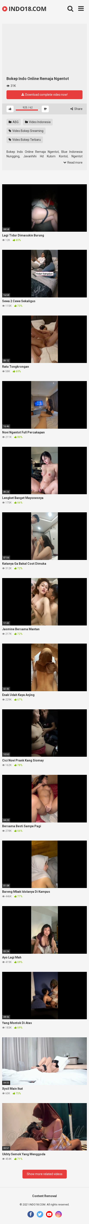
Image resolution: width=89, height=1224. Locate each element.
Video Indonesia (39, 122)
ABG (15, 122)
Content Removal (44, 1196)
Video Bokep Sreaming (27, 131)
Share (78, 109)
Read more (75, 162)
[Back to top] (81, 1215)
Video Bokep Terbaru (26, 139)
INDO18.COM (26, 9)
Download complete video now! (46, 94)
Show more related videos (44, 1174)
